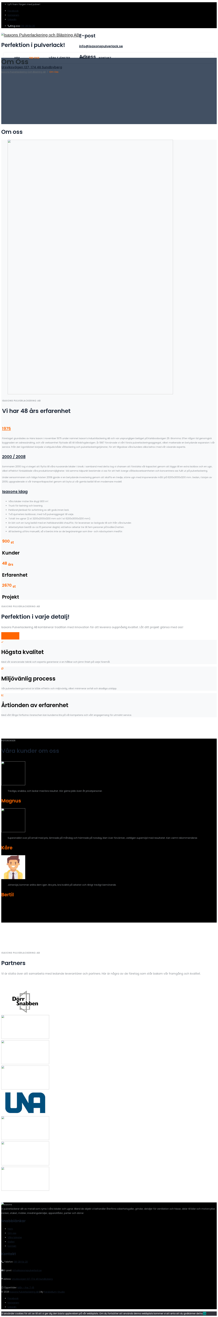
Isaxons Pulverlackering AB (24, 1291)
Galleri (84, 58)
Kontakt (105, 58)
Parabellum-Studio (54, 1291)
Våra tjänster (59, 58)
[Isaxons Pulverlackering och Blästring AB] (40, 35)
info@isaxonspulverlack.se (101, 46)
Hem (17, 58)
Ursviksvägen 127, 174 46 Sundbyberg (31, 67)
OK (204, 1313)
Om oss (34, 58)
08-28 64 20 (28, 26)
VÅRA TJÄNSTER (10, 635)
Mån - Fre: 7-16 (26, 1287)
